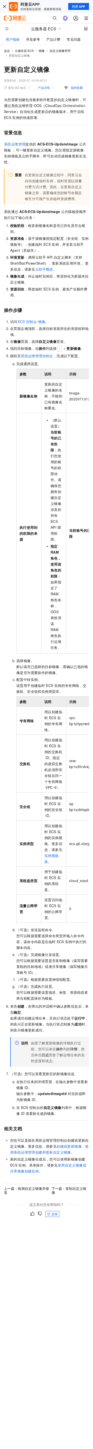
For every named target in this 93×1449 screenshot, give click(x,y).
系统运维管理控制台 (37, 355)
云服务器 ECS (24, 50)
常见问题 (74, 39)
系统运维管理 (14, 143)
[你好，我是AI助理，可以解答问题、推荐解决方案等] (65, 18)
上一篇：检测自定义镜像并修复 (26, 1190)
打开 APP (78, 6)
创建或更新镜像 (69, 1146)
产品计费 (53, 39)
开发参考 (33, 39)
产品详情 (44, 87)
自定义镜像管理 (60, 50)
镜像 (42, 50)
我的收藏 (77, 87)
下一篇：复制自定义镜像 (69, 1190)
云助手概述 (44, 269)
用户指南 (13, 39)
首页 (7, 51)
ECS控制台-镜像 (31, 321)
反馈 (55, 1214)
